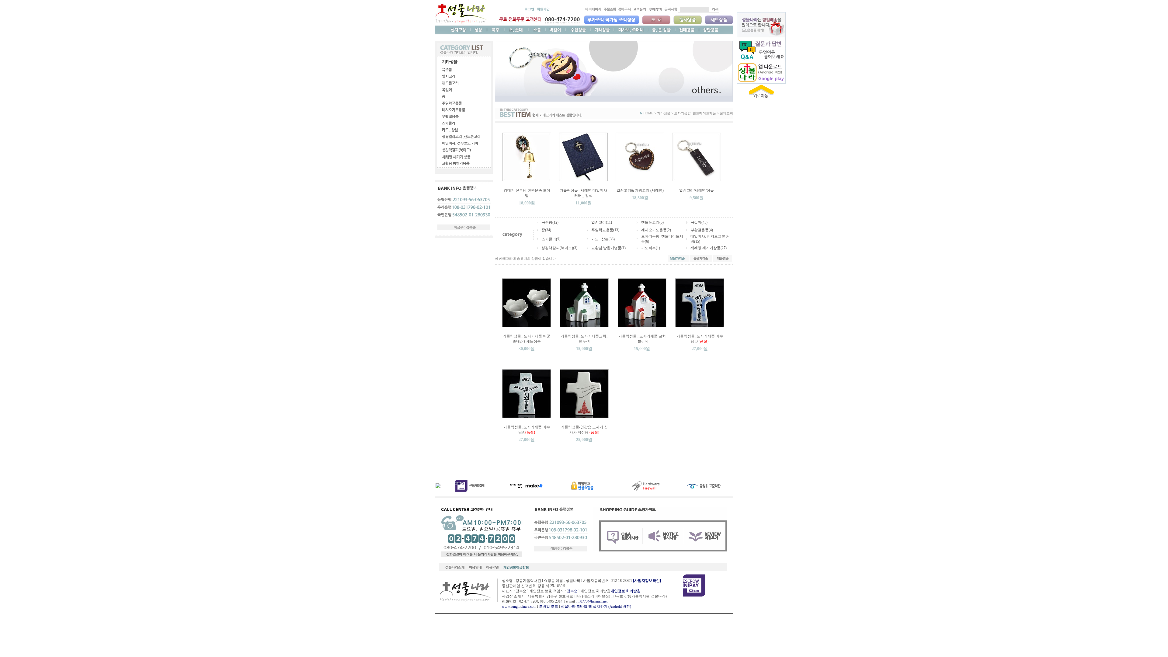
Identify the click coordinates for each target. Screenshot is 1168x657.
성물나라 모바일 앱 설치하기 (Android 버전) (596, 606)
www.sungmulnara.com (519, 606)
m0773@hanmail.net (592, 601)
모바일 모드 (548, 606)
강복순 (572, 591)
